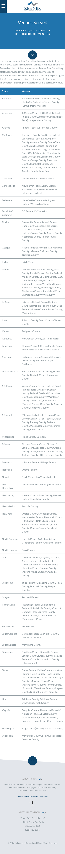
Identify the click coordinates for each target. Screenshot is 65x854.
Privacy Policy (23, 796)
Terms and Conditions (39, 796)
